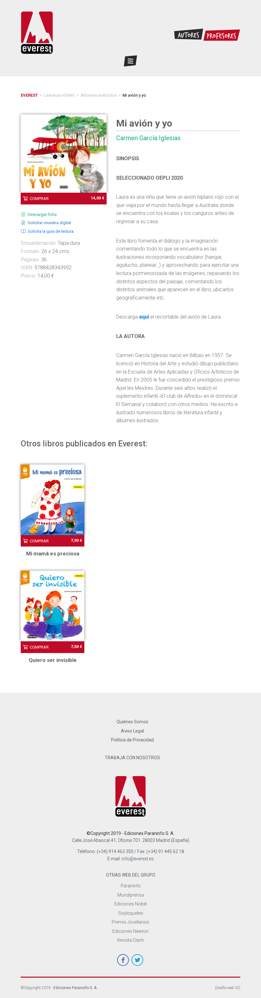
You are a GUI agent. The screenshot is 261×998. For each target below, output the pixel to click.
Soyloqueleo (130, 913)
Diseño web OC (227, 988)
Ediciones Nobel (130, 903)
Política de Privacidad (132, 739)
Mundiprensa (130, 895)
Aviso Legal (132, 730)
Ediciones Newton (130, 931)
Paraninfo (131, 885)
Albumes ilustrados (98, 95)
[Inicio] (130, 796)
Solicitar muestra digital (48, 222)
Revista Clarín (130, 940)
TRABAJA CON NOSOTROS (132, 757)
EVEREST (29, 95)
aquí (144, 317)
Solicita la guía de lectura (50, 231)
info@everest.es (138, 858)
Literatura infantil (59, 95)
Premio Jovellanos (130, 922)
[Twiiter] (137, 960)
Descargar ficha (41, 214)
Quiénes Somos (132, 721)
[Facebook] (123, 960)
